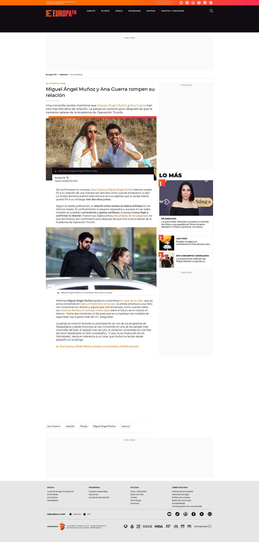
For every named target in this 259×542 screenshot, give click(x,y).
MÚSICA (118, 11)
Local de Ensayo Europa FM (60, 491)
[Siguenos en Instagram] (193, 2)
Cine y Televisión (138, 491)
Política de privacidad (182, 491)
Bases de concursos (181, 500)
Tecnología (135, 500)
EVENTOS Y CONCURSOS (172, 11)
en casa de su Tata (131, 300)
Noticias (64, 74)
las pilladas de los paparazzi (131, 215)
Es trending (76, 74)
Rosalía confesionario (55, 3)
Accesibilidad (178, 503)
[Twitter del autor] (68, 178)
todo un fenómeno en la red (98, 303)
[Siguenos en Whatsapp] (210, 2)
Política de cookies (181, 497)
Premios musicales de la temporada (61, 2)
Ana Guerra (138, 105)
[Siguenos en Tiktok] (187, 2)
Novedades (52, 500)
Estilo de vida (136, 494)
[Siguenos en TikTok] (177, 515)
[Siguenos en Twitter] (205, 3)
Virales (133, 497)
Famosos (134, 503)
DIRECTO (91, 11)
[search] (211, 10)
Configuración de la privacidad (187, 506)
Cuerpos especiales (98, 491)
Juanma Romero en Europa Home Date (85, 310)
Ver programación (164, 3)
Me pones (93, 494)
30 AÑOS (105, 11)
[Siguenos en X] (202, 515)
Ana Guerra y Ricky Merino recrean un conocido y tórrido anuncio (99, 346)
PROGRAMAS (134, 11)
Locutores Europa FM (99, 497)
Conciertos (52, 497)
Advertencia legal (180, 494)
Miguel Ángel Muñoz (112, 105)
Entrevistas (52, 494)
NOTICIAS (150, 11)
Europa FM (51, 74)
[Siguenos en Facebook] (199, 2)
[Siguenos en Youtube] (181, 2)
